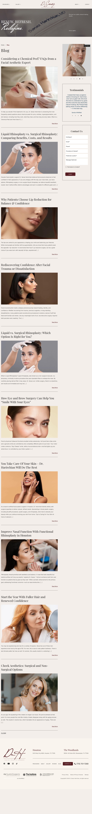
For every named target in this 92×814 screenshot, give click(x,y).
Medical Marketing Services (10, 778)
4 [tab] (79, 78)
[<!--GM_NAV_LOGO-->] (48, 4)
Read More (55, 123)
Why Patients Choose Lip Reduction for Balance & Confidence (26, 201)
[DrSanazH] (4, 763)
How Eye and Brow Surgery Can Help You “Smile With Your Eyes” (27, 400)
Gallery (48, 763)
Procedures (36, 763)
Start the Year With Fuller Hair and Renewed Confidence (23, 599)
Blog (59, 763)
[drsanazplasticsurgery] (13, 763)
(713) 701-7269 (82, 764)
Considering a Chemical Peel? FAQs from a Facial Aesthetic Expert (28, 60)
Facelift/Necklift (77, 74)
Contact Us (68, 763)
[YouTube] (9, 763)
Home (2, 45)
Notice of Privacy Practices (76, 774)
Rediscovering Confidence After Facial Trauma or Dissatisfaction (25, 266)
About (42, 763)
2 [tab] (75, 115)
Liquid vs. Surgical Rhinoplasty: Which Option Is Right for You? (26, 334)
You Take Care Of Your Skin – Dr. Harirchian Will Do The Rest (22, 465)
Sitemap (86, 774)
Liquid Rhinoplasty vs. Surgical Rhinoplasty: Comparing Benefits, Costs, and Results (29, 136)
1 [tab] (72, 115)
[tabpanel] (76, 60)
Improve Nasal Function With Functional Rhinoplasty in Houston (27, 533)
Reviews (54, 763)
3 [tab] (76, 78)
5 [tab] (82, 78)
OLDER (3, 733)
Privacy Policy (65, 774)
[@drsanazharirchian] (16, 763)
